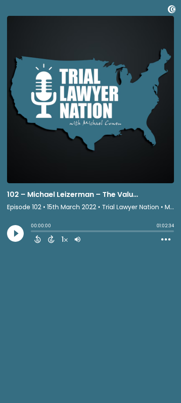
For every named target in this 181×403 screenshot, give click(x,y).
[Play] (15, 233)
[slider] (33, 232)
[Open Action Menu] (166, 239)
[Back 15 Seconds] (37, 239)
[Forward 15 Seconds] (51, 239)
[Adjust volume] (77, 239)
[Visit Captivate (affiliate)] (172, 10)
